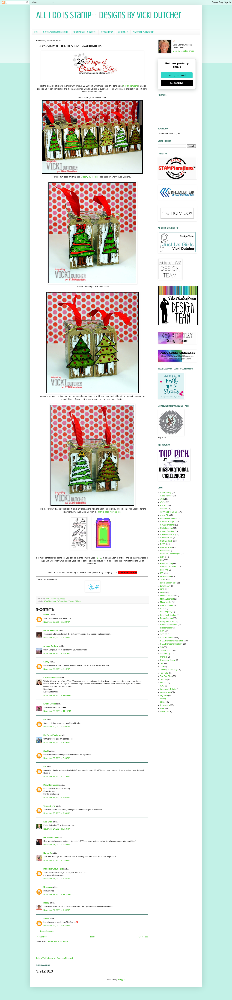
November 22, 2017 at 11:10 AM (57, 711)
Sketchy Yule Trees (89, 177)
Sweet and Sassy (167, 660)
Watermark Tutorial (168, 689)
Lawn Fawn (165, 586)
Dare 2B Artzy (166, 547)
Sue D (46, 751)
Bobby (46, 903)
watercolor (164, 711)
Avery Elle (164, 515)
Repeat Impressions (168, 625)
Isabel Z (46, 615)
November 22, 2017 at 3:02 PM (56, 727)
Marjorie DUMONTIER (53, 869)
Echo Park (164, 551)
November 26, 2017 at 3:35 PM (56, 879)
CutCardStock (166, 541)
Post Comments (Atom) (58, 941)
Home (36, 32)
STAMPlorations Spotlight (171, 644)
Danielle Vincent (50, 837)
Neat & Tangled (166, 605)
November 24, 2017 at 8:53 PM (56, 829)
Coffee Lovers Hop (168, 534)
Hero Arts (164, 570)
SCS (162, 631)
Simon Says (165, 650)
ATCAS (163, 505)
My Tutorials (123, 32)
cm (44, 767)
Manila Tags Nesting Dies (110, 512)
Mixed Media (165, 602)
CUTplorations (166, 528)
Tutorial (163, 679)
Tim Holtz (164, 673)
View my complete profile (183, 51)
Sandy (46, 662)
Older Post (143, 937)
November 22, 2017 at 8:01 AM (56, 653)
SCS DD (163, 634)
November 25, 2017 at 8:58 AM (56, 845)
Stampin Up (165, 654)
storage (163, 702)
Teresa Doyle (49, 806)
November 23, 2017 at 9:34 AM (56, 813)
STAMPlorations (130, 86)
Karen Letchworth (51, 678)
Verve (162, 683)
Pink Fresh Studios (168, 615)
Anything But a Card (168, 512)
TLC (162, 663)
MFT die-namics (167, 596)
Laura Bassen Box (168, 583)
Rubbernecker (166, 628)
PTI (161, 608)
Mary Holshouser (51, 785)
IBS (161, 573)
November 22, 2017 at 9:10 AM (56, 669)
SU (161, 647)
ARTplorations (166, 496)
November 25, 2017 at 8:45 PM (56, 860)
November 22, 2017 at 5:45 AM (56, 638)
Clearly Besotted (167, 531)
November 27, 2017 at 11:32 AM (57, 894)
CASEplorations (167, 525)
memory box (165, 692)
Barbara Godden (50, 630)
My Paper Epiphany (52, 735)
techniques (165, 705)
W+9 (162, 686)
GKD (162, 557)
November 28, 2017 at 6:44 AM (56, 926)
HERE (98, 558)
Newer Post (42, 937)
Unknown (47, 887)
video (162, 708)
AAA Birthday (165, 493)
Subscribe (177, 83)
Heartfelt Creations (168, 567)
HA (161, 560)
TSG (162, 666)
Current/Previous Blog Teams (84, 32)
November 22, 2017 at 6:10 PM (56, 776)
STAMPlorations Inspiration (171, 641)
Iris (44, 720)
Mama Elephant (167, 599)
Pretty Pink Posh (167, 621)
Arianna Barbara (50, 646)
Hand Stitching (166, 563)
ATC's (162, 502)
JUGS (162, 579)
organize (164, 696)
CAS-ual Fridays (167, 521)
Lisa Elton (47, 822)
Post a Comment (47, 931)
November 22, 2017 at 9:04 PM (56, 797)
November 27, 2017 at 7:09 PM (56, 910)
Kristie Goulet (49, 704)
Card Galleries (107, 32)
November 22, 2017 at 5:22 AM (56, 622)
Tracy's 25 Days (74, 601)
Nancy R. (47, 853)
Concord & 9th (166, 538)
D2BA (162, 544)
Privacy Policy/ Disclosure (143, 32)
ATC (162, 499)
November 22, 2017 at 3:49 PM (56, 742)
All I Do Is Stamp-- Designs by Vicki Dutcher (108, 15)
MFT (162, 592)
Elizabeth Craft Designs (170, 554)
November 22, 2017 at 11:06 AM (57, 695)
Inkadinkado (165, 576)
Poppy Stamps (166, 618)
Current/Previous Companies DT (55, 32)
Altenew (163, 509)
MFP (162, 589)
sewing (163, 699)
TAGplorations (62, 601)
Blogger (121, 980)
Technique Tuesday (168, 670)
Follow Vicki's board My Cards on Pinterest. (54, 958)
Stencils (163, 657)
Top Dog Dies (166, 676)
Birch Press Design (168, 518)
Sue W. (46, 919)
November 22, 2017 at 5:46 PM (56, 758)
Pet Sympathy (166, 612)
